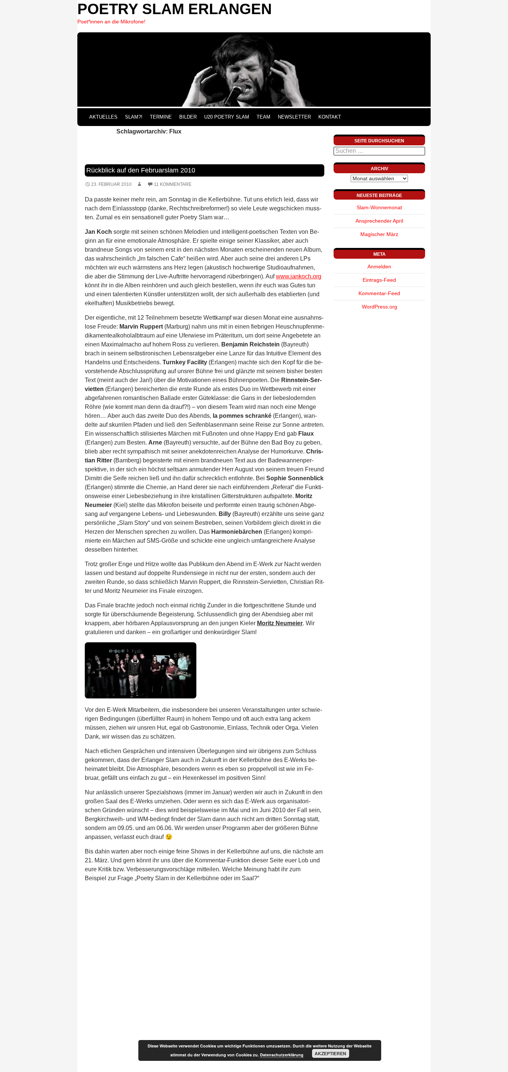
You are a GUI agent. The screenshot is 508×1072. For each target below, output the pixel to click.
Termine (161, 117)
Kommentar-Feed (379, 293)
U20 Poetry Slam (226, 117)
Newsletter (294, 117)
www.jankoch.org (298, 276)
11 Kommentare (173, 184)
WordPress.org (379, 307)
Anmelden (379, 266)
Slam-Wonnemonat (379, 207)
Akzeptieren (330, 1053)
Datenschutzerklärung (281, 1055)
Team (263, 117)
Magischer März (379, 234)
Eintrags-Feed (379, 280)
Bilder (188, 117)
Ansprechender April (379, 221)
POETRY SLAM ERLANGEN (174, 9)
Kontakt (329, 117)
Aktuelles (103, 117)
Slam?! (133, 117)
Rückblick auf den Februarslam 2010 (140, 170)
